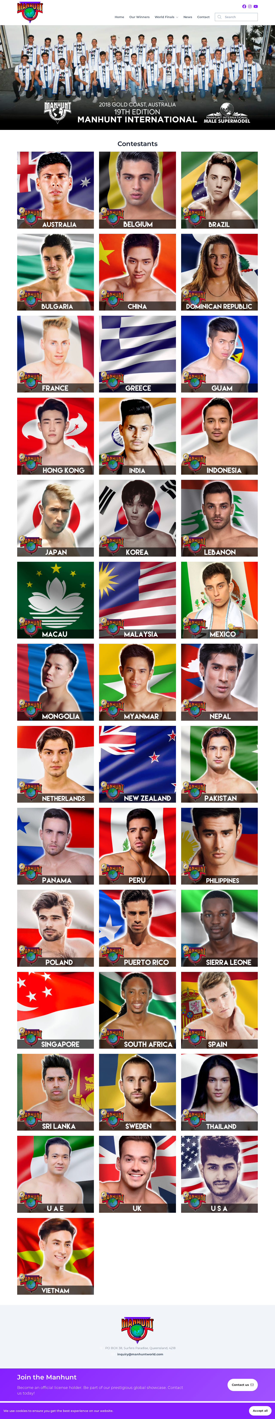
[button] (166, 17)
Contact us (240, 1385)
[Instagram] (250, 6)
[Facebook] (244, 6)
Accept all (260, 1410)
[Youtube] (256, 6)
